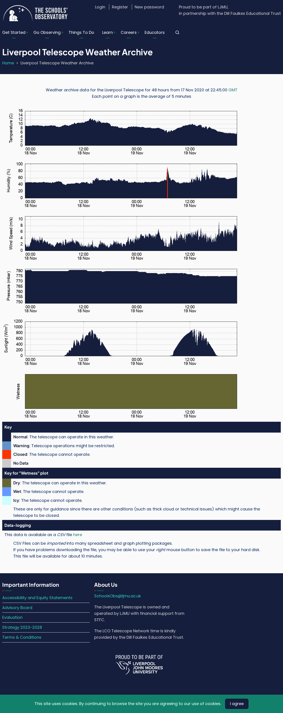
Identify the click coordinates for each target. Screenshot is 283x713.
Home (8, 63)
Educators (155, 32)
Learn (107, 32)
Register (120, 7)
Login (100, 7)
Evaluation (12, 617)
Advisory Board (17, 607)
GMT (232, 90)
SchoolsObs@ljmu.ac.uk (117, 596)
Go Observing (47, 32)
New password (149, 7)
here (77, 534)
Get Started (13, 32)
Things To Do (81, 32)
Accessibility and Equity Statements (37, 597)
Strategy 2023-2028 (22, 627)
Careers (129, 32)
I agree (237, 703)
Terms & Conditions (21, 637)
